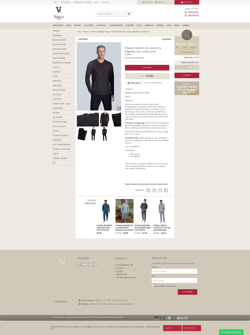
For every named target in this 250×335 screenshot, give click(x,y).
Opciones (190, 328)
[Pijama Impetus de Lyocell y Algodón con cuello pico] (99, 76)
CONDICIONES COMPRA (82, 2)
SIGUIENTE (166, 39)
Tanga (177, 25)
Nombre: (155, 267)
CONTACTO (105, 2)
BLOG (96, 2)
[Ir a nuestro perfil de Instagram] (95, 264)
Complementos (116, 25)
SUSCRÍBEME (187, 292)
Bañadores (58, 25)
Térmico (186, 25)
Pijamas (160, 25)
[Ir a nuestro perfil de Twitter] (85, 264)
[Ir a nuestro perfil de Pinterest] (90, 264)
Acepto (169, 328)
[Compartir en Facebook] (166, 191)
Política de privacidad (168, 286)
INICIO (56, 2)
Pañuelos (149, 25)
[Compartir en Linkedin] (155, 191)
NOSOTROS (65, 2)
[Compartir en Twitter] (160, 191)
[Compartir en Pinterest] (149, 191)
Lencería (130, 25)
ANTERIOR (83, 39)
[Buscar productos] (128, 13)
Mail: (154, 276)
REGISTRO (149, 2)
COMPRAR (187, 75)
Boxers (77, 25)
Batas (68, 25)
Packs (139, 25)
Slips (169, 25)
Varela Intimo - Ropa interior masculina (70, 317)
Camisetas (101, 25)
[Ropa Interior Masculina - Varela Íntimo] (63, 13)
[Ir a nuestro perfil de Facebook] (79, 264)
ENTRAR (161, 2)
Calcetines (89, 25)
